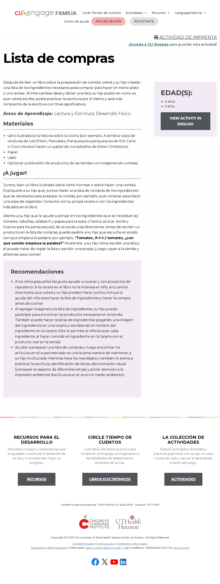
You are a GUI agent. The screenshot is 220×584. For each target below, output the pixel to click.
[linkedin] (124, 562)
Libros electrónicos (110, 480)
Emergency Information (133, 543)
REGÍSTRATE (144, 21)
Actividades (134, 13)
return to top (181, 547)
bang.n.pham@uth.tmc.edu (103, 547)
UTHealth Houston (83, 543)
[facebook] (96, 562)
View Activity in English (185, 121)
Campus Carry (106, 543)
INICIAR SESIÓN (108, 21)
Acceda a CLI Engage (149, 44)
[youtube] (114, 562)
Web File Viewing (57, 547)
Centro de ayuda (76, 21)
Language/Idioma (188, 13)
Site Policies (38, 547)
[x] (105, 562)
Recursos (159, 13)
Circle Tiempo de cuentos (101, 13)
